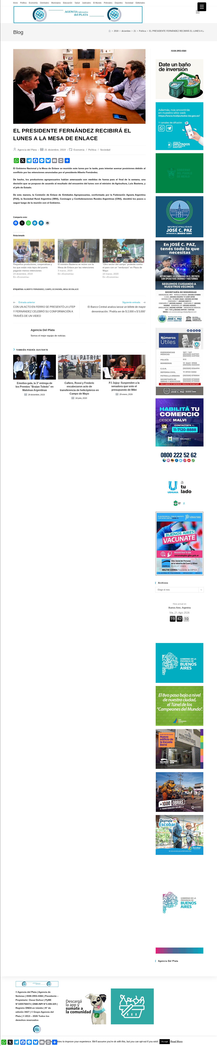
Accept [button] (164, 1041)
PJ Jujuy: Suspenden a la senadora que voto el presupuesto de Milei (124, 386)
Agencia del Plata (27, 149)
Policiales (108, 3)
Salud (77, 3)
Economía (33, 3)
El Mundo (97, 3)
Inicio (15, 3)
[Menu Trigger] (201, 6)
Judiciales (86, 3)
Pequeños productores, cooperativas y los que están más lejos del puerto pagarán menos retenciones (32, 267)
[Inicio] (109, 31)
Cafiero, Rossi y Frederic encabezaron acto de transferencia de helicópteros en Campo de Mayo (79, 388)
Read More (176, 1041)
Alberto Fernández (34, 289)
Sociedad (129, 3)
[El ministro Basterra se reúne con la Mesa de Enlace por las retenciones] (78, 251)
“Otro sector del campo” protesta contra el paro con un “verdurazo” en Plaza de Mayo (122, 267)
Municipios (56, 3)
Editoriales (140, 3)
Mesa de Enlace (70, 289)
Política (23, 3)
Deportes (119, 3)
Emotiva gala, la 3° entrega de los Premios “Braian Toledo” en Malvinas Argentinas (35, 387)
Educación (67, 3)
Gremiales (44, 3)
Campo (48, 289)
